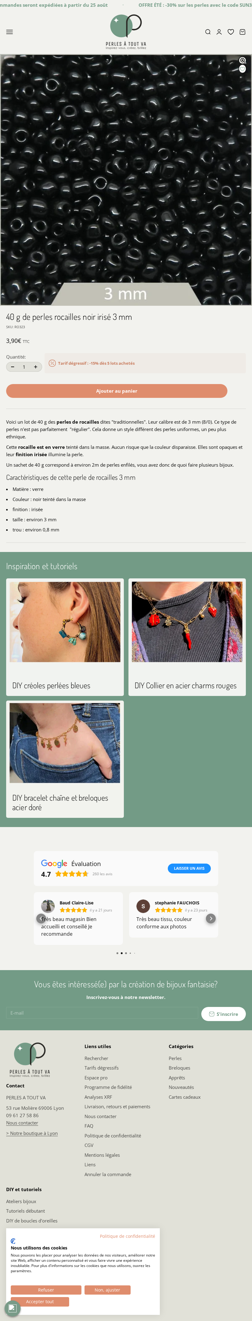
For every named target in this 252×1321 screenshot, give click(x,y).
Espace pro (96, 1077)
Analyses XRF (98, 1097)
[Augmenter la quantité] (36, 366)
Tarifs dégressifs (102, 1068)
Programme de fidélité (108, 1087)
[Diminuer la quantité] (12, 366)
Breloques (179, 1068)
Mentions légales (102, 1155)
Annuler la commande (108, 1174)
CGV (89, 1145)
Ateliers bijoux (21, 1201)
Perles (175, 1058)
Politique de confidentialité (113, 1136)
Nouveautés (181, 1087)
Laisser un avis (189, 868)
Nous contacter (22, 1123)
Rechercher (96, 1058)
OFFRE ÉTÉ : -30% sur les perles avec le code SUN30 (183, 5)
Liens (90, 1164)
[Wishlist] (230, 32)
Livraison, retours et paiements (117, 1106)
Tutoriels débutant (25, 1211)
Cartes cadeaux (185, 1097)
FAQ (89, 1126)
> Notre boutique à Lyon (32, 1133)
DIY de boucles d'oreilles (31, 1221)
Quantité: (16, 357)
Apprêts (177, 1077)
